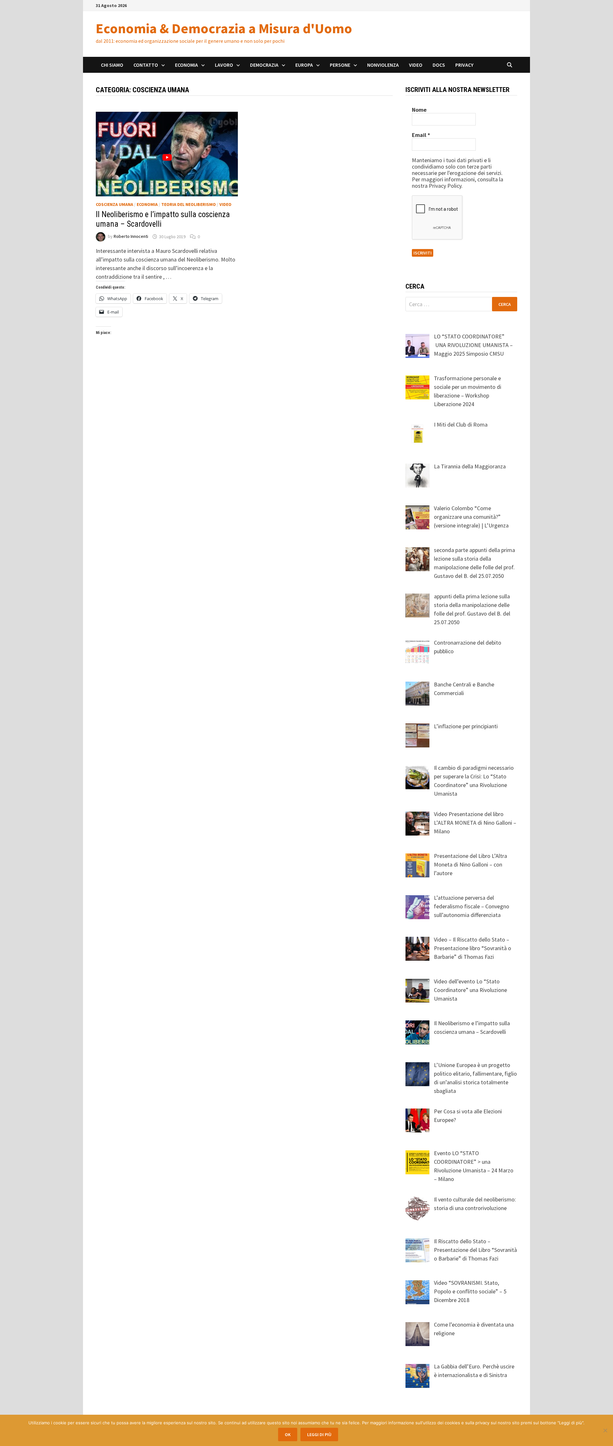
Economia (186, 65)
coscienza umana (114, 204)
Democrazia (264, 65)
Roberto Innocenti (131, 236)
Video (415, 65)
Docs (439, 65)
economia (147, 204)
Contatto (145, 65)
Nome (419, 110)
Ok (288, 1434)
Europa (304, 65)
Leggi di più (319, 1434)
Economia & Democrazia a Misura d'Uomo (224, 28)
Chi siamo (112, 65)
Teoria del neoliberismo (188, 204)
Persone (340, 65)
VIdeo (225, 204)
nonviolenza (383, 65)
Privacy (464, 65)
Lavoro (224, 65)
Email (421, 135)
